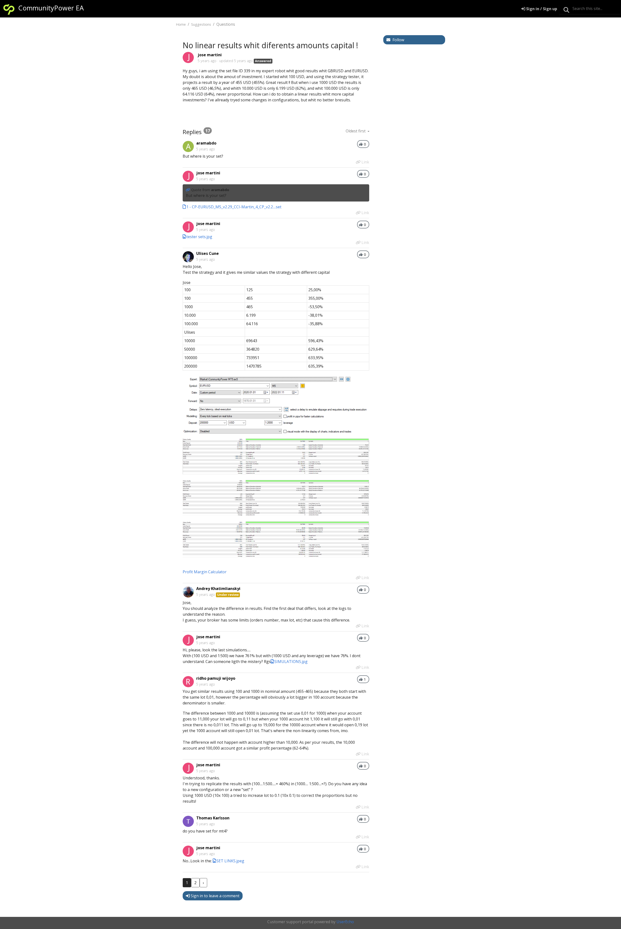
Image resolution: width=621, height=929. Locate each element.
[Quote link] (188, 189)
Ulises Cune (207, 253)
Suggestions (201, 24)
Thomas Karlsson (212, 818)
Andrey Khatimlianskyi (218, 588)
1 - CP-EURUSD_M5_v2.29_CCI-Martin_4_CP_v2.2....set (233, 207)
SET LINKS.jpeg (230, 861)
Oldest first (356, 131)
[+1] (361, 144)
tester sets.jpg (199, 236)
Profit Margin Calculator (205, 571)
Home (181, 24)
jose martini (210, 54)
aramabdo (206, 143)
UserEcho (345, 921)
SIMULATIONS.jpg (291, 661)
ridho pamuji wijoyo (215, 678)
